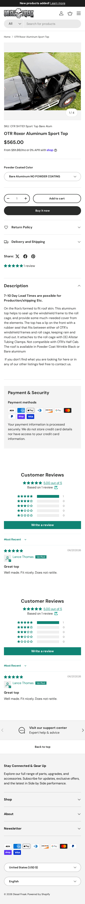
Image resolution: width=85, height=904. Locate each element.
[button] (70, 13)
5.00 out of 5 (52, 483)
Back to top (42, 747)
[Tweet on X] (17, 256)
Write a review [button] (42, 525)
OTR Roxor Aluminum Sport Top (31, 36)
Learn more (57, 3)
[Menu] (78, 13)
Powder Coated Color (18, 167)
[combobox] (42, 24)
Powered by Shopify (38, 894)
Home (7, 36)
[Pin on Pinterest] (33, 256)
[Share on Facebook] (25, 256)
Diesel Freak (19, 894)
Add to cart (57, 198)
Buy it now (42, 210)
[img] (13, 551)
